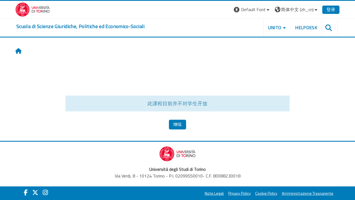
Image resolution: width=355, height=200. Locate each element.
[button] (252, 9)
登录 (330, 9)
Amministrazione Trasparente (307, 193)
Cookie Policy (266, 193)
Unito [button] (275, 27)
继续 (177, 124)
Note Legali (214, 193)
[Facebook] (26, 192)
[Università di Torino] (32, 9)
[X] (35, 192)
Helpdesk (306, 27)
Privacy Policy (239, 193)
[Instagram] (45, 192)
